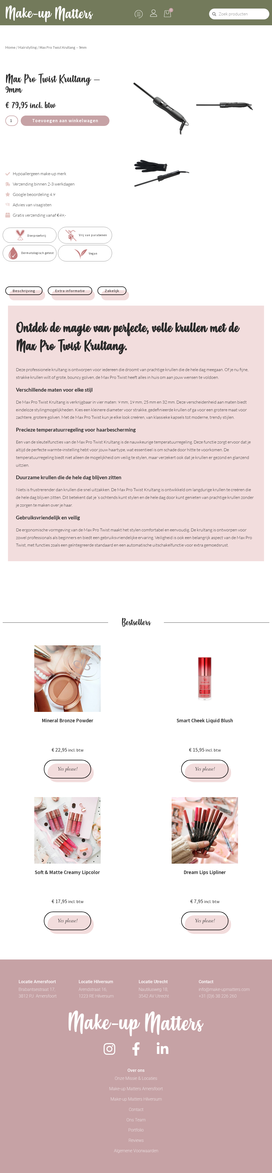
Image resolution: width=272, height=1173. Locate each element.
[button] (139, 14)
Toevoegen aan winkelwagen (65, 121)
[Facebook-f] (136, 1049)
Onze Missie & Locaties (136, 1078)
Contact (136, 1109)
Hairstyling (27, 47)
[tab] (23, 290)
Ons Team (136, 1119)
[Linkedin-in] (162, 1049)
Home (10, 47)
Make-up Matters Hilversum (136, 1099)
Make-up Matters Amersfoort (136, 1088)
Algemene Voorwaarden (136, 1150)
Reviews (136, 1140)
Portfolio (136, 1130)
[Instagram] (109, 1049)
